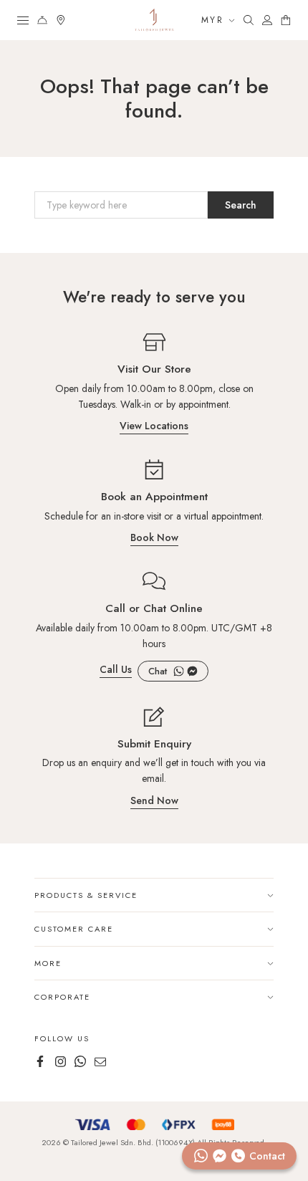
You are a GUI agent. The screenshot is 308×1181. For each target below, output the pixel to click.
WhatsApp (178, 671)
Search (249, 20)
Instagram (60, 1061)
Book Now (154, 538)
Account (267, 20)
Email (100, 1061)
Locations (61, 20)
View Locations (154, 427)
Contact (42, 20)
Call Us (116, 670)
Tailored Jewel (154, 20)
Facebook (192, 671)
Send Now (154, 801)
